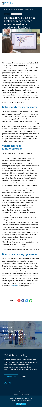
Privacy (21, 392)
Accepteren (21, 404)
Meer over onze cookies (23, 400)
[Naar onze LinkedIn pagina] (9, 382)
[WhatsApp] (30, 300)
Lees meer (14, 286)
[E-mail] (18, 300)
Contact (22, 377)
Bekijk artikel (6, 343)
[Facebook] (22, 300)
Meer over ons (11, 377)
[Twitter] (26, 300)
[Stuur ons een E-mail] (5, 382)
